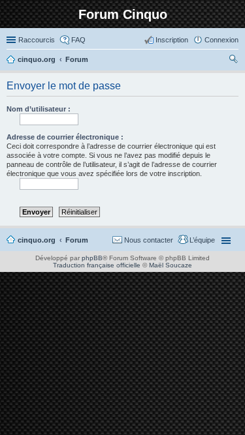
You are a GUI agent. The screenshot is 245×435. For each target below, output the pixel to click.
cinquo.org (37, 240)
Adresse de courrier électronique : (65, 137)
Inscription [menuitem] (171, 40)
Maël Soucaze (170, 265)
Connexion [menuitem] (221, 40)
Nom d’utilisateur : (39, 109)
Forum (76, 240)
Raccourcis (36, 40)
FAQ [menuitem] (78, 40)
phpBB (92, 258)
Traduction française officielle (96, 265)
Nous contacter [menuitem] (148, 240)
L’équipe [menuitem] (202, 240)
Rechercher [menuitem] (233, 60)
